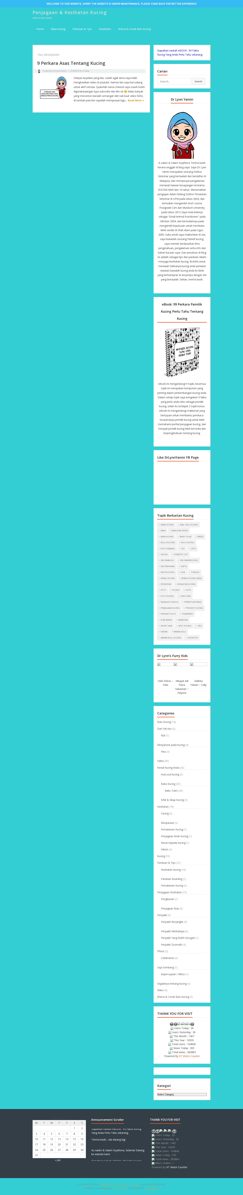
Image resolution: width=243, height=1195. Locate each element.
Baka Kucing (58, 29)
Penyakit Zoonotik (171, 944)
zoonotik (192, 637)
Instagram (188, 287)
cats (193, 548)
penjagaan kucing (170, 608)
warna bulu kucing (171, 637)
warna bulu (179, 631)
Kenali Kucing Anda (168, 767)
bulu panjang (168, 548)
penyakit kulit (168, 613)
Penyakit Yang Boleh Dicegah (178, 938)
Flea (163, 751)
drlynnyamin (168, 566)
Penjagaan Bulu (170, 908)
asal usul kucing (189, 524)
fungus (195, 572)
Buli (163, 735)
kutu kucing (167, 596)
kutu (188, 590)
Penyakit (162, 915)
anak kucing (167, 524)
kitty (163, 590)
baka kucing (167, 536)
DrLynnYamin (60, 70)
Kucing (161, 856)
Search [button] (198, 81)
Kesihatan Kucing (171, 869)
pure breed (166, 620)
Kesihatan (105, 29)
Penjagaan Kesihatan (169, 892)
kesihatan (166, 584)
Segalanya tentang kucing (172, 983)
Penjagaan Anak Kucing (174, 836)
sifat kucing (184, 625)
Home (40, 29)
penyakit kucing (194, 608)
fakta (184, 566)
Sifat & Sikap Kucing (172, 800)
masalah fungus (169, 602)
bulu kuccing (168, 542)
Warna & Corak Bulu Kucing (134, 29)
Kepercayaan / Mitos (173, 974)
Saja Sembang (165, 967)
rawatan (183, 620)
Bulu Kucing (164, 722)
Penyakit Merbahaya (172, 931)
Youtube (182, 287)
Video (160, 990)
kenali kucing (168, 578)
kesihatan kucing (186, 584)
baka (163, 530)
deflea (164, 554)
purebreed (187, 613)
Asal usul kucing (170, 774)
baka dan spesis (180, 530)
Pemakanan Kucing (172, 829)
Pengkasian (167, 899)
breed (200, 536)
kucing (176, 590)
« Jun (58, 1160)
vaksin (164, 631)
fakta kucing (168, 572)
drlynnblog (167, 560)
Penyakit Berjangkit (172, 921)
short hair (166, 625)
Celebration (167, 958)
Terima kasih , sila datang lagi (108, 1134)
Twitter (176, 287)
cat (183, 548)
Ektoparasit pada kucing (171, 745)
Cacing (165, 813)
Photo (160, 951)
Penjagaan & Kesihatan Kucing (70, 12)
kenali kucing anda (191, 578)
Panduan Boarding (171, 879)
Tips (199, 625)
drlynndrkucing (189, 560)
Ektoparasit (167, 823)
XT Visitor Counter (189, 1056)
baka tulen (185, 536)
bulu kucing (187, 542)
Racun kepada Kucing (173, 842)
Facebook (170, 287)
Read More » (136, 100)
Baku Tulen (171, 790)
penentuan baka (192, 602)
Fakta (86, 70)
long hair (185, 596)
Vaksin (164, 849)
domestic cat (181, 554)
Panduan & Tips (82, 29)
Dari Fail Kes (164, 728)
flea (183, 572)
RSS (194, 287)
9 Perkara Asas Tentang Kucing (71, 63)
